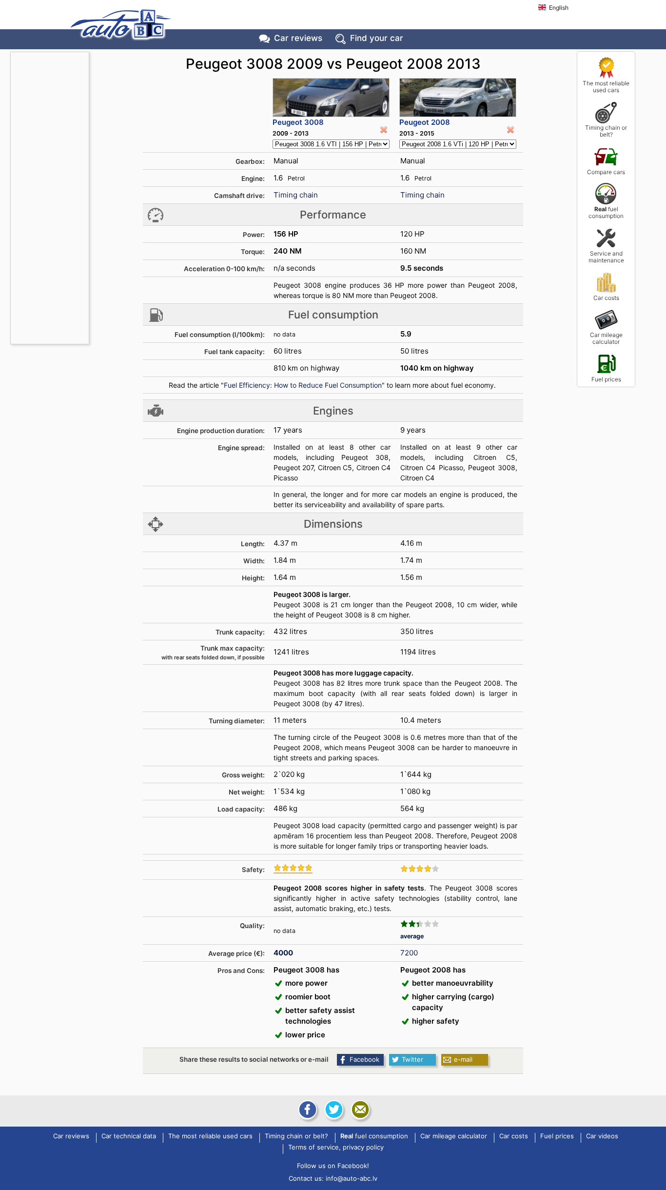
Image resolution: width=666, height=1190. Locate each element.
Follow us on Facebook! (333, 1166)
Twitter (412, 1059)
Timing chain (296, 194)
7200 (409, 952)
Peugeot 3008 (298, 122)
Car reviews (298, 38)
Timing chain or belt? (606, 131)
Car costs (606, 297)
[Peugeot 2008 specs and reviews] (457, 97)
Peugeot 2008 (424, 122)
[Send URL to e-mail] (359, 1109)
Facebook (364, 1059)
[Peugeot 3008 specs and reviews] (331, 97)
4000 (283, 952)
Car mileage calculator (606, 338)
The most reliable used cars (606, 86)
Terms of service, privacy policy (336, 1147)
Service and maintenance (606, 257)
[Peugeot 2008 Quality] (419, 924)
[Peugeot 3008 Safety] (293, 868)
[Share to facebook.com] (306, 1109)
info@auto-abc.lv (351, 1178)
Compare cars (606, 172)
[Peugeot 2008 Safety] (419, 869)
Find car (376, 38)
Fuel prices (606, 379)
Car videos (602, 1136)
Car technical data (128, 1136)
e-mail (463, 1059)
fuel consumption (606, 212)
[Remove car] (384, 130)
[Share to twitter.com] (333, 1109)
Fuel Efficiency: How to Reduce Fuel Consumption (303, 385)
